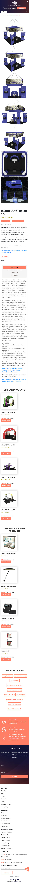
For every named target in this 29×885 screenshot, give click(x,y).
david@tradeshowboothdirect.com (13, 862)
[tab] (14, 267)
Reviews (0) (14, 275)
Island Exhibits (22, 227)
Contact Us (4, 799)
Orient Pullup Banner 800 (14, 690)
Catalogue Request (5, 818)
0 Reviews (3, 418)
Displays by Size (5, 826)
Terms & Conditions (5, 804)
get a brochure (18, 221)
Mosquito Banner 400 (20, 676)
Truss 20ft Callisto (9, 694)
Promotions (4, 815)
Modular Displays (5, 843)
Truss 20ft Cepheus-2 (14, 704)
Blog (2, 793)
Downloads (14, 272)
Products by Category (6, 832)
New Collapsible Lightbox (10, 8)
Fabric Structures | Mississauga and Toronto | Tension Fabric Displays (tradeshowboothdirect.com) (12, 370)
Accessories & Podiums (6, 848)
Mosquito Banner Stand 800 (14, 699)
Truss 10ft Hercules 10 (14, 708)
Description (14, 267)
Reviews (3, 796)
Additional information (14, 270)
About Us (3, 790)
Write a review (10, 418)
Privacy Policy (4, 807)
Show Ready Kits (21, 8)
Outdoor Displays (5, 845)
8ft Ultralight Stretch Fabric (14, 685)
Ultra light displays (5, 823)
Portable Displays (5, 837)
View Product (6, 420)
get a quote (5, 221)
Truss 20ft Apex (14, 680)
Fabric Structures (5, 840)
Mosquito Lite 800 (7, 676)
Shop (7, 15)
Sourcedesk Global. (17, 881)
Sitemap (3, 801)
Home (3, 15)
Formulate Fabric (13, 227)
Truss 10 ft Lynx (20, 694)
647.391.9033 (8, 859)
